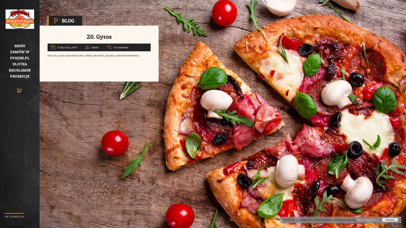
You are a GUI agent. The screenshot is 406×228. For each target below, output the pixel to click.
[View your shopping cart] (20, 93)
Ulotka (20, 64)
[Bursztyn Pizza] (20, 28)
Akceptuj (390, 219)
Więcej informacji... (367, 219)
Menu (19, 46)
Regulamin (20, 70)
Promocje (19, 76)
